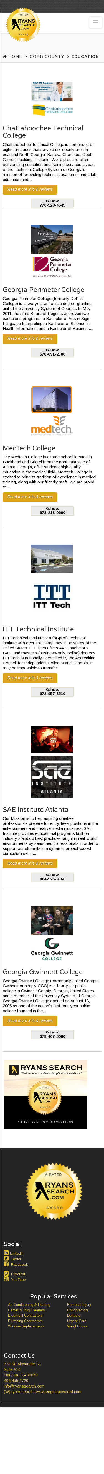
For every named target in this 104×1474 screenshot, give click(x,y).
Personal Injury (79, 1304)
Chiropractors (77, 1310)
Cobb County (47, 56)
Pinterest (18, 1274)
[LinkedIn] (7, 1252)
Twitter (16, 1259)
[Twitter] (7, 1258)
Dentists (73, 1315)
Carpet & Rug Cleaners (26, 1310)
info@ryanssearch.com (24, 1386)
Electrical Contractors (25, 1315)
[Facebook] (7, 1264)
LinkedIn (17, 1253)
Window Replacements (26, 1326)
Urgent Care (76, 1321)
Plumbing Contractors (25, 1321)
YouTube (18, 1279)
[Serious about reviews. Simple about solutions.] (22, 35)
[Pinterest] (7, 1273)
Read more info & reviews (30, 189)
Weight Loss (77, 1326)
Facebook (19, 1264)
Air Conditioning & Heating (29, 1304)
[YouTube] (7, 1279)
